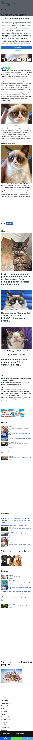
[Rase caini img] (11, 565)
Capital (3, 714)
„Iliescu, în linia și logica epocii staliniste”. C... (19, 443)
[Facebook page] (12, 416)
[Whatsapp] (8, 68)
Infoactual (3, 724)
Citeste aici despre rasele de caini (16, 551)
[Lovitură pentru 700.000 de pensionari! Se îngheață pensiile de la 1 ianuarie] (4, 577)
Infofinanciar (4, 722)
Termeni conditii (7, 733)
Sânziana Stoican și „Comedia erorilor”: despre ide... (14, 525)
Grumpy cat (10, 223)
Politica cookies (19, 733)
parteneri (9, 22)
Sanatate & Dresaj (5, 706)
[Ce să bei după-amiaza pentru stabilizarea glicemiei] (4, 428)
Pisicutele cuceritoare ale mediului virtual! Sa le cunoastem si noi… (14, 362)
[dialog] (16, 35)
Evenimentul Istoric (6, 719)
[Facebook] (2, 68)
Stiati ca (3, 708)
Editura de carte (5, 727)
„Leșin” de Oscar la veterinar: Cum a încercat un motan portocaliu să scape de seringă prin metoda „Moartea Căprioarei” (15, 398)
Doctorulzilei (4, 730)
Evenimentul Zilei (5, 716)
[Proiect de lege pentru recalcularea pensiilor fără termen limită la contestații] (4, 544)
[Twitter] (5, 68)
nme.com (9, 78)
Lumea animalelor (5, 703)
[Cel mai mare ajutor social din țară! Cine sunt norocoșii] (4, 458)
